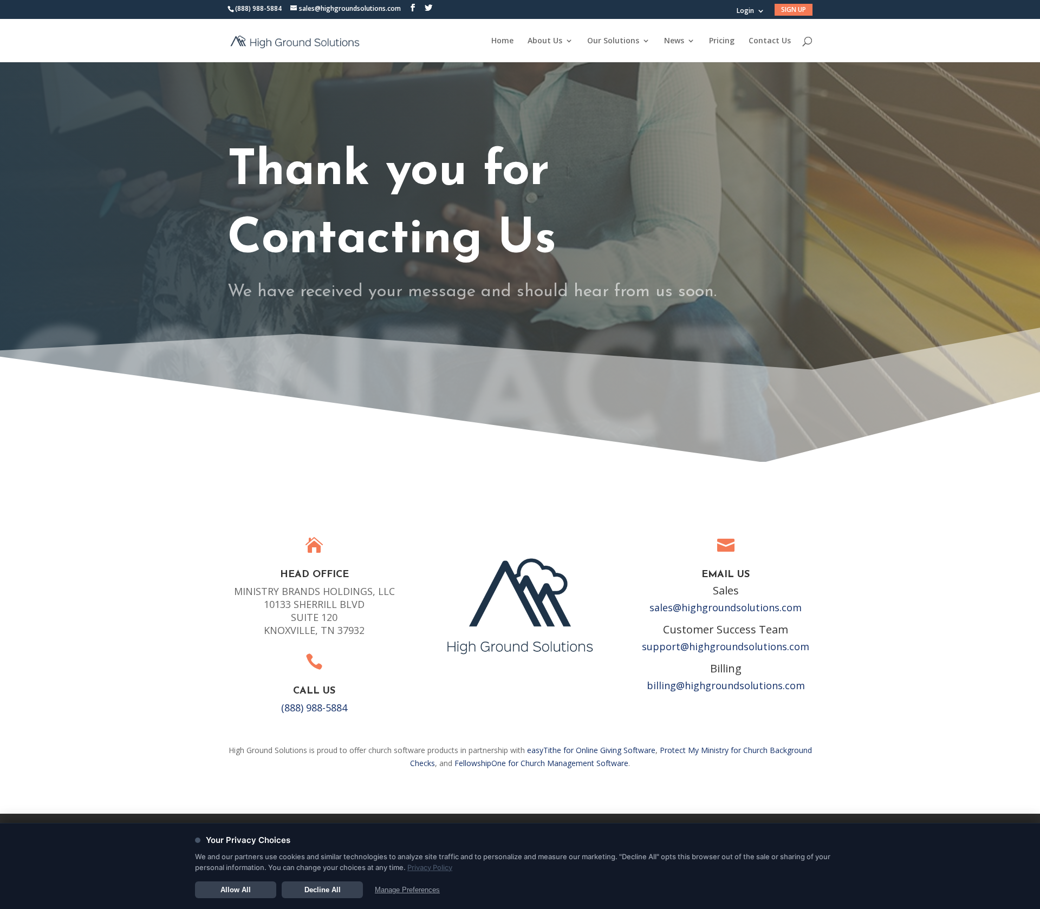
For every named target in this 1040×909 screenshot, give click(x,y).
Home (502, 41)
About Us (545, 41)
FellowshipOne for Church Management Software (541, 763)
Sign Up (793, 9)
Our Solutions (613, 41)
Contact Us (770, 41)
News (674, 41)
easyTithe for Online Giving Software (591, 750)
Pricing (721, 41)
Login (745, 11)
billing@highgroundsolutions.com (726, 685)
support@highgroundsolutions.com (725, 646)
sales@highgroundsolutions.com (725, 607)
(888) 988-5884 (258, 8)
